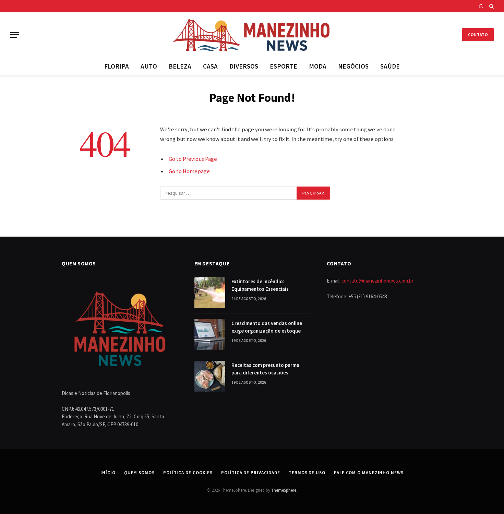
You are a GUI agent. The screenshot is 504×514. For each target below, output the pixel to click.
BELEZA (180, 66)
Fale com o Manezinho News (369, 473)
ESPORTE (283, 66)
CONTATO (478, 34)
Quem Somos (139, 473)
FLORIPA (116, 66)
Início (107, 473)
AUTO (149, 66)
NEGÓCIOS (353, 66)
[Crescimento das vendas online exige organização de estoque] (209, 334)
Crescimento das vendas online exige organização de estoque (266, 327)
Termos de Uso (307, 473)
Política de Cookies (188, 473)
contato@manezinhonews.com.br (377, 280)
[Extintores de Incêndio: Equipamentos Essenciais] (209, 292)
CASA (210, 66)
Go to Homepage (189, 171)
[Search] (491, 6)
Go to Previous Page (193, 159)
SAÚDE (390, 66)
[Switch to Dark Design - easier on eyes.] (481, 6)
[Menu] (14, 35)
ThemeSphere (283, 490)
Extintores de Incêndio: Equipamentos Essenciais (260, 285)
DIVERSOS (243, 66)
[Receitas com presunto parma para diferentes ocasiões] (209, 376)
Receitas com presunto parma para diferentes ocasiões (265, 368)
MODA (317, 66)
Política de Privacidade (250, 473)
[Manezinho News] (252, 34)
